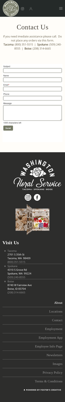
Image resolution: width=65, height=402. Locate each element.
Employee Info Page (48, 346)
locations (55, 311)
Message (7, 103)
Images (57, 364)
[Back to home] (10, 8)
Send (8, 128)
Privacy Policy (52, 372)
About (58, 302)
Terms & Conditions (48, 381)
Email (6, 84)
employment (53, 329)
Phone (6, 93)
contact (57, 320)
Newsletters (54, 355)
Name (6, 75)
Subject (6, 66)
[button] (60, 8)
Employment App (50, 337)
